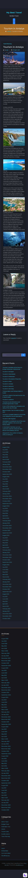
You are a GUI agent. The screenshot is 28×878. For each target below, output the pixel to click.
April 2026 (5, 457)
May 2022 (5, 572)
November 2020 (7, 616)
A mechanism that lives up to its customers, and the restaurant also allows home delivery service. (12, 428)
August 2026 (6, 447)
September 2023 (7, 533)
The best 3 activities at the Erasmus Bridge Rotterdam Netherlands (12, 368)
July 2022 (5, 567)
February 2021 (6, 608)
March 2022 (6, 577)
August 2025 (6, 476)
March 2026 (6, 459)
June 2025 (5, 481)
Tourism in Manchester (9, 374)
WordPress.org (5, 855)
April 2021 (5, 604)
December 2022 (7, 555)
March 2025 (6, 489)
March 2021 (6, 606)
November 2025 (7, 469)
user (7, 50)
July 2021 (5, 596)
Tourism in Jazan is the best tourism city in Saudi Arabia (14, 396)
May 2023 (5, 542)
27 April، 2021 (16, 50)
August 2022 (6, 564)
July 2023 (5, 537)
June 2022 (5, 569)
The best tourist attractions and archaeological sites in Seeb (11, 402)
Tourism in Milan (7, 381)
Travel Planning (7, 43)
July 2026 (5, 449)
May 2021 (5, 601)
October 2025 (6, 471)
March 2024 (6, 518)
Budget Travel (5, 824)
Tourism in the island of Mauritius (12, 379)
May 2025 (5, 484)
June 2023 (5, 540)
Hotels (3, 829)
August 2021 (6, 594)
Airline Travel (4, 821)
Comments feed (5, 853)
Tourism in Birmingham (9, 418)
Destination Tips (5, 826)
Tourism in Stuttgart (8, 371)
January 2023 (6, 552)
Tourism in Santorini (8, 386)
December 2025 (7, 466)
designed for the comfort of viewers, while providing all (13, 433)
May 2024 (5, 513)
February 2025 (6, 491)
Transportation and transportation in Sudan (13, 392)
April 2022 (5, 574)
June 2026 (5, 452)
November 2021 (7, 586)
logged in (13, 338)
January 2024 (6, 523)
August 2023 (6, 535)
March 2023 (6, 547)
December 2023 (7, 525)
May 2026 (5, 454)
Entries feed (4, 850)
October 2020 (6, 618)
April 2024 (5, 515)
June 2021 (5, 599)
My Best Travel (14, 12)
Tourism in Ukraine (8, 384)
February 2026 (6, 462)
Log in (3, 848)
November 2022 (7, 557)
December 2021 (7, 584)
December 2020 (7, 613)
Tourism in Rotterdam (9, 376)
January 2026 (6, 464)
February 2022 (6, 579)
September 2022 (7, 562)
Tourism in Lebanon (8, 399)
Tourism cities (5, 831)
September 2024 (7, 503)
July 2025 (5, 479)
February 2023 (6, 550)
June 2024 (5, 511)
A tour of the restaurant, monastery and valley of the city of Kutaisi (14, 407)
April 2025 (5, 486)
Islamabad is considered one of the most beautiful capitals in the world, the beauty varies (14, 422)
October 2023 (6, 530)
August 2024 (6, 506)
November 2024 (7, 498)
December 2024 (7, 496)
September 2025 (7, 474)
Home (9, 31)
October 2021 (6, 589)
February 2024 (7, 520)
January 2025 (6, 493)
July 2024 (5, 508)
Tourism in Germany (8, 388)
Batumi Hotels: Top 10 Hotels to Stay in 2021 (13, 411)
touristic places (5, 834)
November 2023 (7, 528)
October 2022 (6, 559)
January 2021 (6, 611)
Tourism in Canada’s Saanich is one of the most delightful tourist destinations (14, 415)
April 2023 (5, 545)
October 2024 (6, 501)
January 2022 (6, 582)
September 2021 (7, 591)
